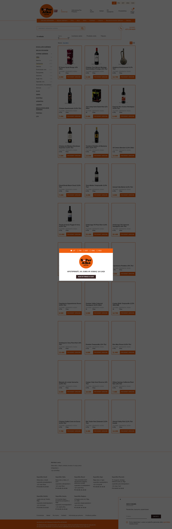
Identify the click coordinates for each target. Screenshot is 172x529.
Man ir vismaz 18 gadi (86, 276)
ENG (93, 250)
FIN (80, 250)
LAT (74, 250)
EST (86, 250)
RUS (100, 250)
